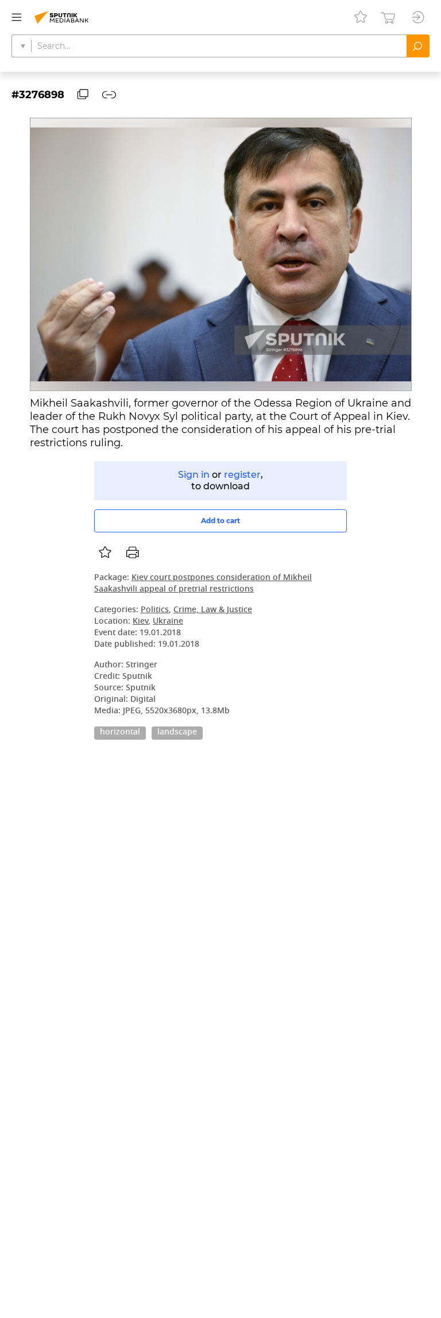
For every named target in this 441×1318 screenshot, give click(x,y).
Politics (155, 610)
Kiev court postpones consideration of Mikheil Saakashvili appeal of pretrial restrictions (203, 583)
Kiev (140, 621)
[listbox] (105, 552)
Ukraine (168, 621)
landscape (177, 732)
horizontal (120, 732)
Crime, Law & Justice (212, 610)
